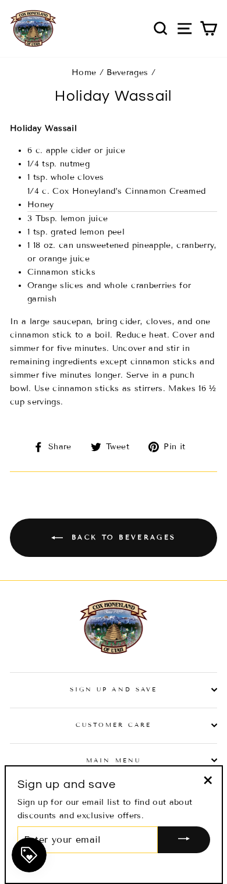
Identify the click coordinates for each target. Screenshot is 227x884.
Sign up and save (113, 689)
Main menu (113, 760)
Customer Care (114, 725)
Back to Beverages (122, 536)
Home (84, 72)
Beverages (127, 72)
